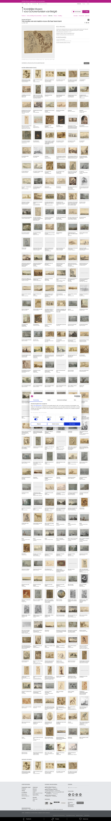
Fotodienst (35, 790)
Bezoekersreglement (25, 795)
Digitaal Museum (36, 795)
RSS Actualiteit (70, 805)
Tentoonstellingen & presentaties (34, 15)
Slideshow (87, 63)
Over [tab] (75, 400)
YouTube (73, 796)
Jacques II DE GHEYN (63, 40)
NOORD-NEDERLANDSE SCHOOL (63, 42)
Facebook (69, 796)
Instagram (76, 796)
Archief (34, 791)
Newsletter (81, 802)
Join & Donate (78, 11)
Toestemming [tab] (36, 400)
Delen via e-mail (88, 23)
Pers (30, 3)
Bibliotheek (35, 788)
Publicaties (35, 789)
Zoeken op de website (39, 4)
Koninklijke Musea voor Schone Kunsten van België (22, 7)
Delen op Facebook (85, 23)
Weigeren (39, 423)
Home (23, 3)
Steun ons (35, 799)
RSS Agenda (70, 802)
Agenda (45, 15)
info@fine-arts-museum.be (58, 809)
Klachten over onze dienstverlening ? (59, 815)
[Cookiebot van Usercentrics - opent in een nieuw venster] (75, 396)
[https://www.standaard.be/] (63, 802)
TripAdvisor (80, 796)
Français (83, 3)
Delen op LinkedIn (87, 23)
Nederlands (79, 3)
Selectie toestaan (55, 423)
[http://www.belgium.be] (51, 803)
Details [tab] (49, 400)
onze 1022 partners (38, 405)
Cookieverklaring (86, 815)
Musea (55, 15)
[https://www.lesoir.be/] (57, 802)
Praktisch (24, 15)
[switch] (49, 419)
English (88, 3)
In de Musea (24, 792)
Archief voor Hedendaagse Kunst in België (38, 793)
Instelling (60, 15)
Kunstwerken (88, 20)
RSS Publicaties (71, 806)
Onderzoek (81, 15)
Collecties (50, 15)
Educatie (76, 15)
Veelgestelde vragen (26, 787)
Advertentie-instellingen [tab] (62, 400)
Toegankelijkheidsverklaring (70, 815)
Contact (26, 3)
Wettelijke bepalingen (79, 815)
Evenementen (34, 3)
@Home (87, 15)
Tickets (86, 11)
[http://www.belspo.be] (46, 803)
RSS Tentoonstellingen (71, 804)
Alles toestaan (72, 423)
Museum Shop (24, 794)
